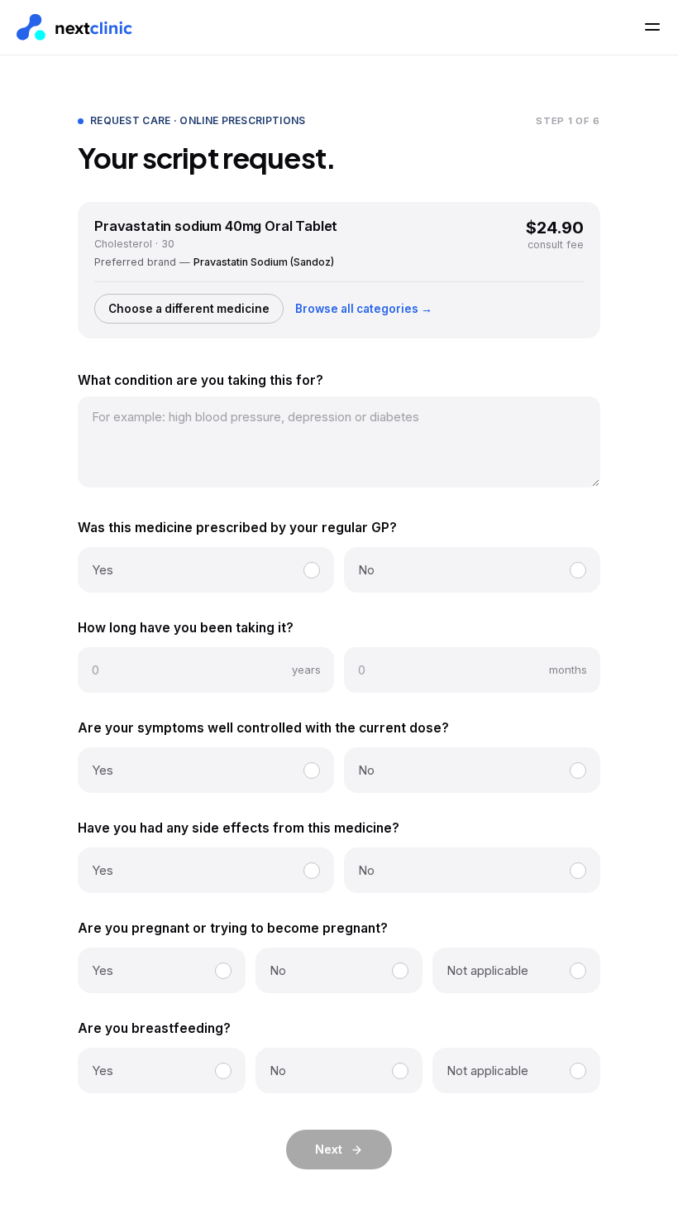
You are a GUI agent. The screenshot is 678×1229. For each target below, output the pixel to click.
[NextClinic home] (74, 27)
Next (328, 1149)
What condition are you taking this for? (200, 380)
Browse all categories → (363, 308)
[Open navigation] (652, 27)
